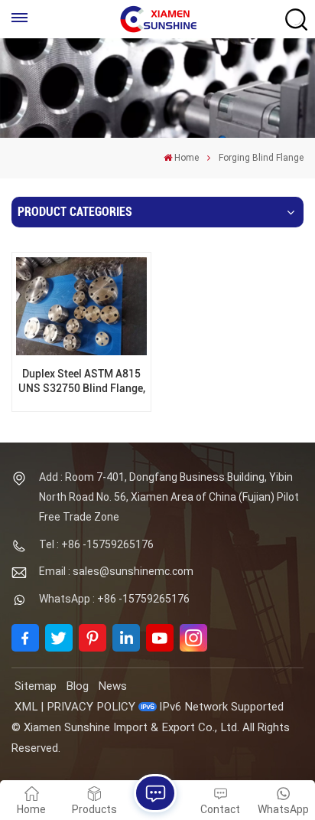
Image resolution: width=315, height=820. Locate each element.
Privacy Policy (91, 707)
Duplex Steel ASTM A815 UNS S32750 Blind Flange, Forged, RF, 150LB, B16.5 (81, 382)
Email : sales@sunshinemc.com (116, 571)
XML (26, 707)
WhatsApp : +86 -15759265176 (114, 599)
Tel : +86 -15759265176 (96, 544)
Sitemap (36, 686)
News (112, 686)
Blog (77, 686)
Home (186, 157)
